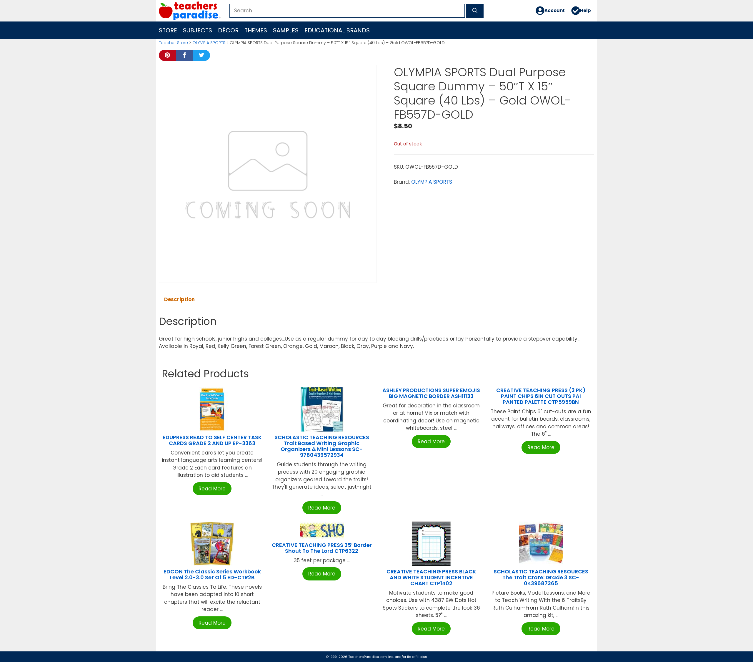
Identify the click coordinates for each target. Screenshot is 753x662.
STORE (168, 30)
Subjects (197, 30)
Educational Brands (337, 30)
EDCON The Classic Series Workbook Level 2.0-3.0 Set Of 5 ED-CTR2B (212, 574)
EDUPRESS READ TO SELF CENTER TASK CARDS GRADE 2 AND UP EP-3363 (212, 440)
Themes (255, 30)
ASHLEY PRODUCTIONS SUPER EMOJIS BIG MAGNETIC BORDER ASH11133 (431, 393)
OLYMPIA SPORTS (208, 43)
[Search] (475, 11)
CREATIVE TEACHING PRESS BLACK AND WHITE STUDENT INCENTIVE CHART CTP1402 (431, 577)
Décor (228, 30)
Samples (286, 30)
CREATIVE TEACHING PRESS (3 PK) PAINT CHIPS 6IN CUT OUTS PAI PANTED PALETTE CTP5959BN (541, 396)
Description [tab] (179, 299)
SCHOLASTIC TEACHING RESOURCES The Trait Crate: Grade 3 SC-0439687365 (541, 577)
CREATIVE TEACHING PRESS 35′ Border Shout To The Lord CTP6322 (322, 548)
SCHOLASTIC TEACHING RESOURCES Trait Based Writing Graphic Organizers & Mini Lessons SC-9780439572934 (321, 446)
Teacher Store (173, 43)
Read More (212, 488)
